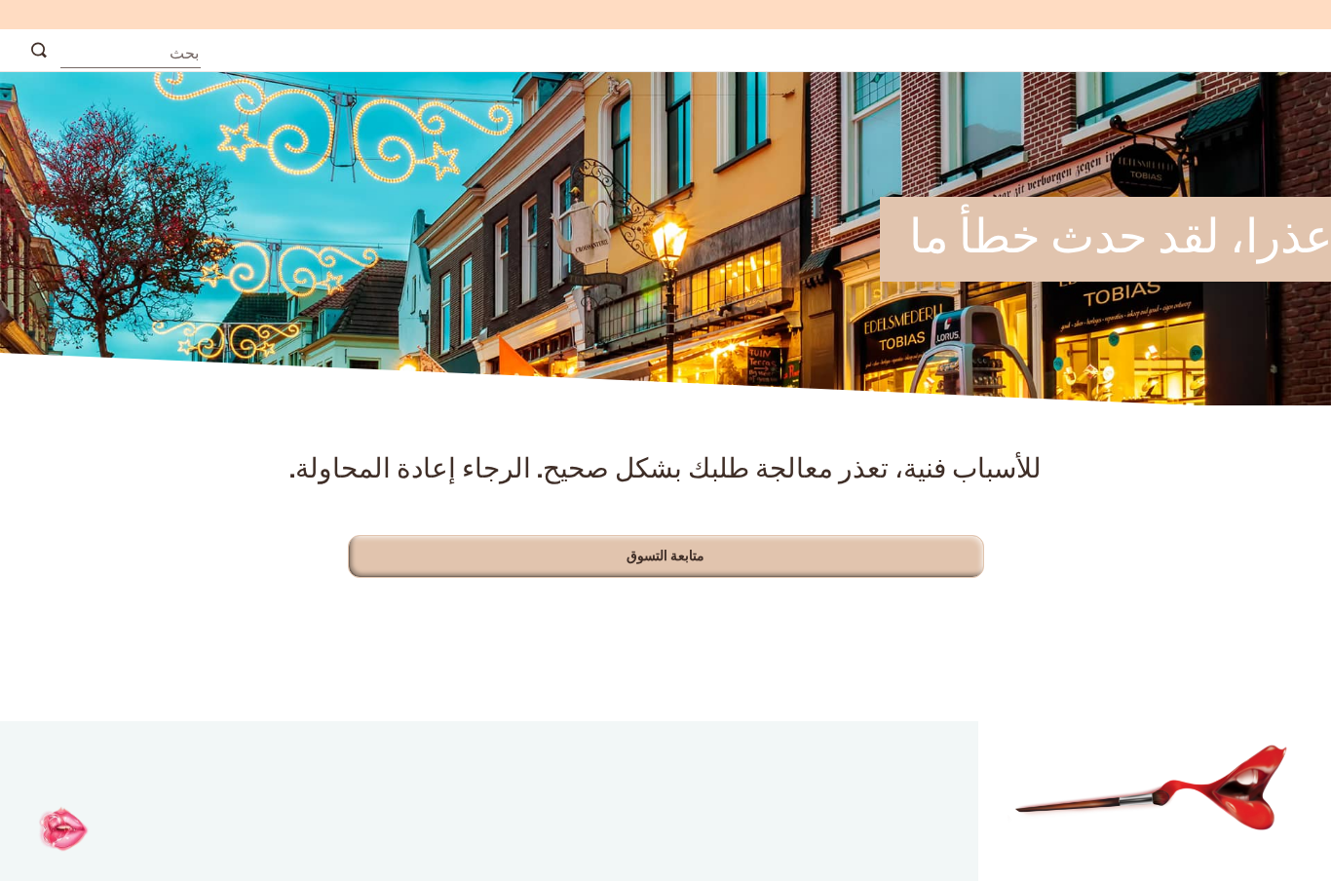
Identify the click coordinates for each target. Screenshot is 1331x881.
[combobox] (130, 48)
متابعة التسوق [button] (666, 556)
